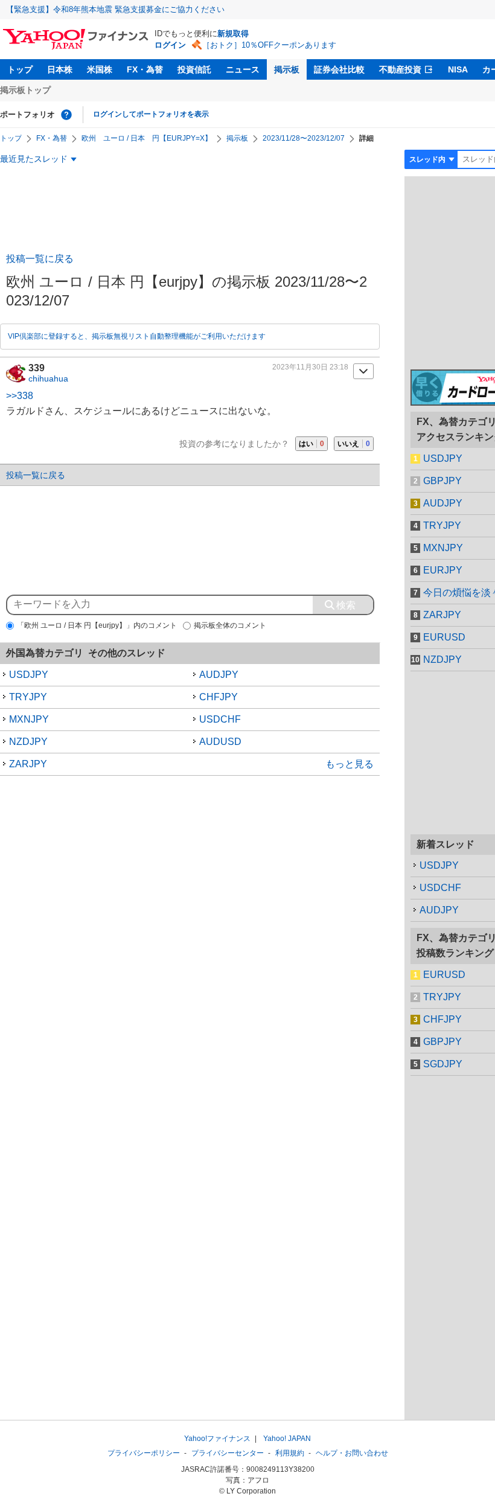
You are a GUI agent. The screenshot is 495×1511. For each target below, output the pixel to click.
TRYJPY (28, 697)
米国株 (99, 69)
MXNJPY (29, 719)
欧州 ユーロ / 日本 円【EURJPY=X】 (146, 138)
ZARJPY (28, 764)
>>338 (19, 396)
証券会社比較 (339, 69)
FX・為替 (145, 69)
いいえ (353, 443)
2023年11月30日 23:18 (310, 367)
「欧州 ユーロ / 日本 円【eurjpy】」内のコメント (97, 625)
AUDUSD (220, 741)
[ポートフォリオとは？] (66, 114)
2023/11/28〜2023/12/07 (304, 138)
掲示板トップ (25, 90)
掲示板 (286, 69)
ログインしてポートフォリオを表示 (151, 114)
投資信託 (194, 69)
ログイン (170, 45)
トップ (20, 69)
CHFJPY (218, 697)
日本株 (59, 69)
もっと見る (349, 764)
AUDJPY (218, 674)
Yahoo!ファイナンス (217, 1438)
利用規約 (289, 1453)
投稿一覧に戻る (40, 259)
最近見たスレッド (34, 159)
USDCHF (220, 719)
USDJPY (28, 674)
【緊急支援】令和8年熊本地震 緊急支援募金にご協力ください (115, 9)
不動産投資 (400, 69)
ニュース (243, 69)
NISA (458, 69)
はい (311, 443)
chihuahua (48, 378)
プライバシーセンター (227, 1453)
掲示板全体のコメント (230, 625)
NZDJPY (28, 741)
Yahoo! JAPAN (287, 1438)
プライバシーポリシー (143, 1453)
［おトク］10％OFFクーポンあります (269, 45)
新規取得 (233, 33)
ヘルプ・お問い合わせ (352, 1453)
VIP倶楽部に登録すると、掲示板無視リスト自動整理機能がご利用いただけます (137, 336)
